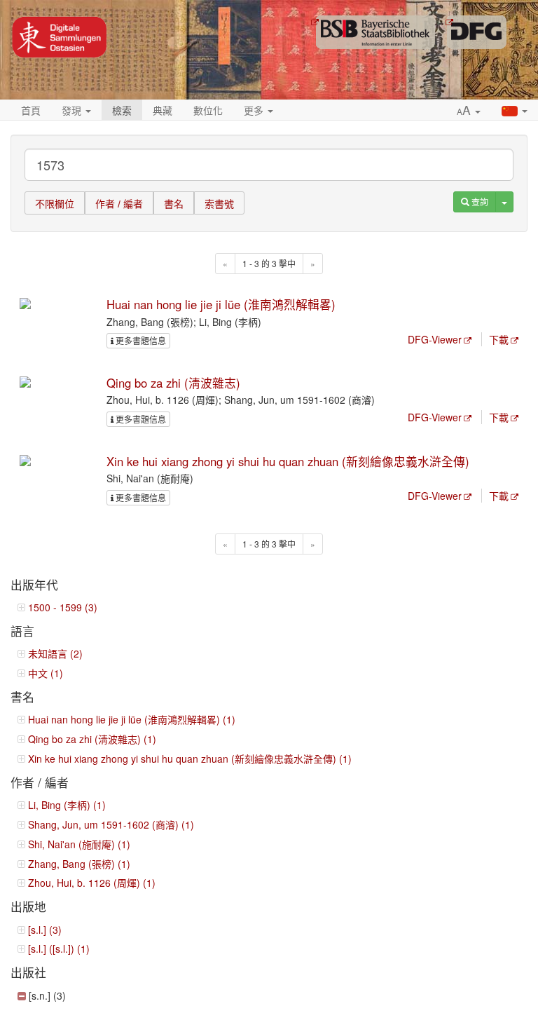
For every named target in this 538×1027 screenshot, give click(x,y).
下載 (499, 339)
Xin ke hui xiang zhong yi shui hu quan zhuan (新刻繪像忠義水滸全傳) (287, 461)
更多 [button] (255, 110)
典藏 (162, 110)
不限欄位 (54, 204)
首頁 (31, 110)
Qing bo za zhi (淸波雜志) (173, 382)
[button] (468, 111)
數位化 (208, 110)
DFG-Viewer (435, 339)
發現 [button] (73, 110)
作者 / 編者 (119, 204)
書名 (174, 204)
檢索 (122, 110)
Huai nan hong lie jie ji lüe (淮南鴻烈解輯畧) (221, 304)
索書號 (219, 204)
